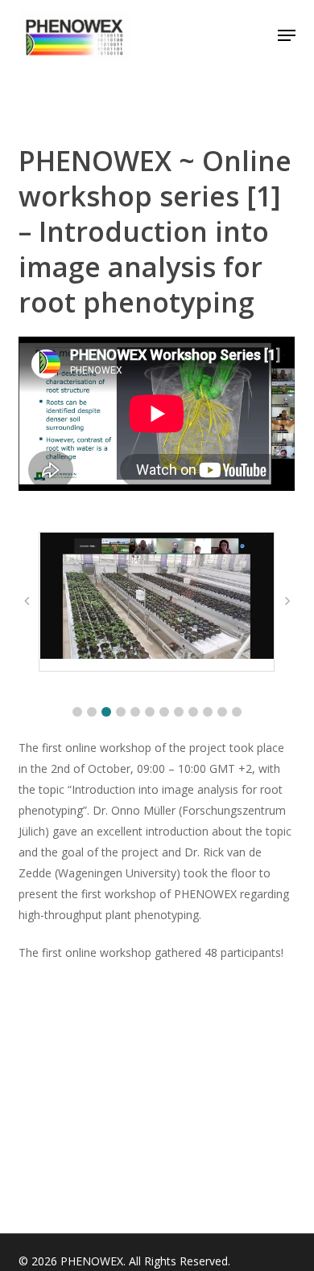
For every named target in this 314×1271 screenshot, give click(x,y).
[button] (286, 35)
